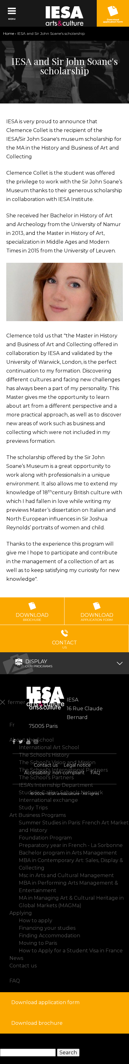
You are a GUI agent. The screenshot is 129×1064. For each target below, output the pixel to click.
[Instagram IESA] (36, 742)
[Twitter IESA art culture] (20, 742)
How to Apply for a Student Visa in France (71, 951)
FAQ (95, 773)
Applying (20, 913)
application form (96, 617)
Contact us (46, 765)
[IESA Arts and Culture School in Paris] (64, 16)
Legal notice (77, 765)
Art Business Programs (37, 815)
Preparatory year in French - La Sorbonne (71, 845)
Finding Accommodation (49, 936)
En (12, 717)
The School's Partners (46, 778)
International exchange (48, 800)
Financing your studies (47, 928)
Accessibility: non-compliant (54, 773)
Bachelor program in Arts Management (68, 853)
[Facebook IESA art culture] (14, 742)
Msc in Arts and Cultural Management (66, 875)
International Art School (49, 747)
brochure (32, 617)
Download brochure (37, 1023)
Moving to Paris (38, 943)
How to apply (35, 921)
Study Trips (33, 808)
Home (8, 33)
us (64, 644)
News (16, 958)
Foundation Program (45, 838)
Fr (12, 725)
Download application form (113, 20)
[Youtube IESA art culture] (28, 742)
